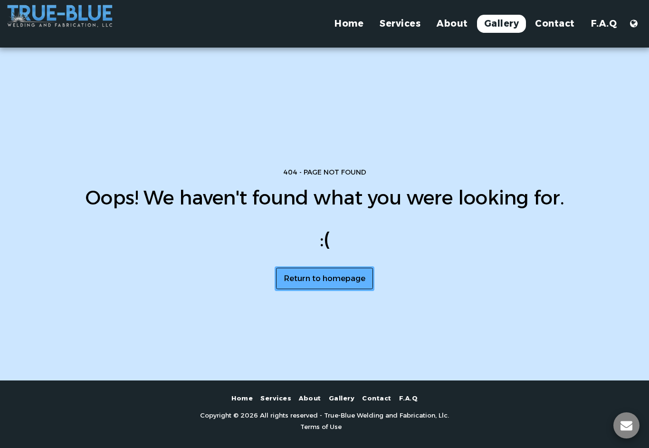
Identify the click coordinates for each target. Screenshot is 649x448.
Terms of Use (321, 426)
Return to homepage (324, 278)
